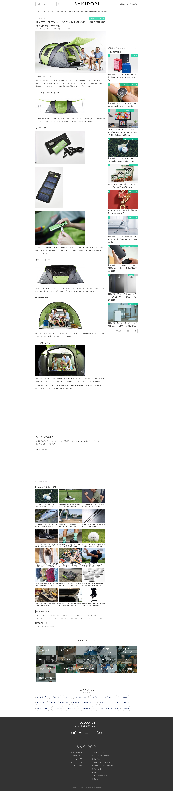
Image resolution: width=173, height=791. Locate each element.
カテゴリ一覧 (77, 759)
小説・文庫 (65, 703)
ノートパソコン (81, 697)
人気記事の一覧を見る (122, 331)
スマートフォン (107, 703)
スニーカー (58, 708)
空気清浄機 (42, 697)
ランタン (87, 615)
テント (37, 29)
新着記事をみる (76, 752)
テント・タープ (64, 618)
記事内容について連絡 (41, 481)
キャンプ (67, 29)
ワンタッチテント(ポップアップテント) (52, 29)
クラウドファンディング (42, 618)
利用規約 (95, 772)
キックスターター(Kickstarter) (44, 626)
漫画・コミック (90, 703)
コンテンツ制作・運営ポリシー (102, 756)
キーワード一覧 (76, 762)
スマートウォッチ (124, 703)
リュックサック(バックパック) (90, 618)
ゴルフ (67, 697)
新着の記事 (124, 4)
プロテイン (56, 697)
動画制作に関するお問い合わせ (102, 765)
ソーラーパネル (75, 615)
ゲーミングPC (43, 708)
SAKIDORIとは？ (98, 752)
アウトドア (94, 615)
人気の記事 (134, 4)
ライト (82, 615)
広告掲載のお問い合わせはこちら (118, 48)
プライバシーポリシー (99, 775)
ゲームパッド (110, 697)
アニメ (76, 703)
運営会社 (95, 779)
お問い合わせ (96, 759)
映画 (53, 703)
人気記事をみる (76, 756)
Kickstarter (44, 449)
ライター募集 (96, 769)
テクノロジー (55, 618)
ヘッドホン (42, 703)
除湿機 (126, 708)
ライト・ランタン (74, 618)
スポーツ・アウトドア (97, 18)
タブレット (96, 697)
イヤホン (124, 697)
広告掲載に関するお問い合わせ (102, 762)
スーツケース (72, 708)
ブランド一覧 (77, 765)
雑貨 (101, 618)
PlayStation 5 (87, 708)
